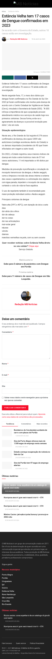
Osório (5, 588)
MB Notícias (16, 648)
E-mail (5, 375)
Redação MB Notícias (18, 39)
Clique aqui (33, 246)
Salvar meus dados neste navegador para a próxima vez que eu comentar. (26, 399)
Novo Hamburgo (9, 594)
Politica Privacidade (37, 643)
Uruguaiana (7, 581)
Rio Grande (6, 604)
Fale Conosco (7, 643)
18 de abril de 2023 (38, 39)
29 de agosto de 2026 (12, 509)
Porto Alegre (7, 575)
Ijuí (3, 585)
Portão (5, 578)
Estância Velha (13, 11)
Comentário (8, 332)
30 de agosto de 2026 (12, 491)
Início (4, 11)
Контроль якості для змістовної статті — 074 (23, 498)
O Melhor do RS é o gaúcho (30, 648)
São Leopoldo (8, 598)
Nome (5, 363)
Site (3, 386)
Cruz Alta (6, 601)
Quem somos (21, 643)
